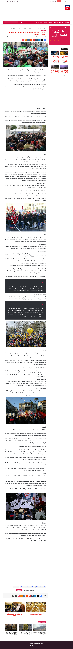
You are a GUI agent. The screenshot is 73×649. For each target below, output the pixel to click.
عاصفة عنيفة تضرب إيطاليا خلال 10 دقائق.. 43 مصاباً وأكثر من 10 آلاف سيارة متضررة (11, 633)
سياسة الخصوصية (38, 645)
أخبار (44, 587)
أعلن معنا (30, 645)
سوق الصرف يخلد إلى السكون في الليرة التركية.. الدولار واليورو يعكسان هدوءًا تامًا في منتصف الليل (55, 59)
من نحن (33, 645)
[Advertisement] (25, 12)
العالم (26, 587)
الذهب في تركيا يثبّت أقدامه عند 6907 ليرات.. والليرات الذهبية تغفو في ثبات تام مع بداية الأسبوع (64, 59)
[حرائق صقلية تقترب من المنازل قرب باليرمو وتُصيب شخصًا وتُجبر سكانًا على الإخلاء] (39, 627)
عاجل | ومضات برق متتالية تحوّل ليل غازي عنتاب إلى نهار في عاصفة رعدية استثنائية (64, 72)
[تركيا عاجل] (67, 7)
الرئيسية (66, 22)
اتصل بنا (43, 645)
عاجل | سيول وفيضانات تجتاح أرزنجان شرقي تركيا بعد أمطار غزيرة (55, 72)
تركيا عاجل (16, 587)
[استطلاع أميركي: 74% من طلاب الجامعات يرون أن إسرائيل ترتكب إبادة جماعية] (25, 627)
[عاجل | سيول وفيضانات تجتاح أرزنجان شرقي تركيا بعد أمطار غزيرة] (55, 67)
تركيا (21, 587)
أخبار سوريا (56, 22)
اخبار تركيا (32, 587)
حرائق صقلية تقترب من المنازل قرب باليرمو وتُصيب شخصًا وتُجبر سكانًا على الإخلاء (39, 633)
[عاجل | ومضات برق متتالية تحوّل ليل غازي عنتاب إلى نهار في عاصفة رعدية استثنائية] (64, 67)
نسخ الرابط (19, 590)
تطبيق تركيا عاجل (39, 22)
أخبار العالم (50, 22)
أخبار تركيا (61, 22)
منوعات (45, 22)
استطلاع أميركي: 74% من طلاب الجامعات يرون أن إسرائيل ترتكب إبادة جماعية (26, 633)
